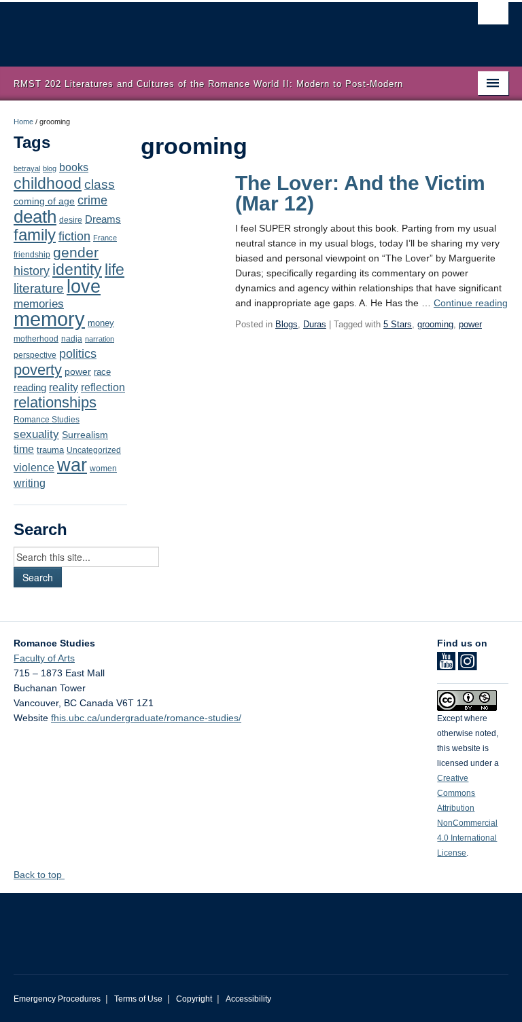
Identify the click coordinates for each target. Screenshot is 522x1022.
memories (39, 303)
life (114, 269)
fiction (74, 236)
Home (23, 121)
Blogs (286, 324)
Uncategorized (94, 450)
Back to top (39, 874)
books (73, 167)
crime (92, 200)
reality (63, 387)
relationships (55, 402)
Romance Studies (47, 419)
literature (39, 288)
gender (76, 252)
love (84, 286)
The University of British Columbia (224, 28)
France (105, 238)
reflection (103, 387)
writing (30, 483)
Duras (314, 324)
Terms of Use (138, 999)
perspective (35, 354)
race (102, 372)
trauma (50, 450)
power (78, 372)
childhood (48, 183)
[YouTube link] (446, 665)
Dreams (103, 219)
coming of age (44, 201)
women (103, 468)
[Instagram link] (467, 665)
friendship (32, 254)
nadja (71, 338)
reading (30, 387)
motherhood (36, 339)
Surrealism (85, 434)
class (99, 184)
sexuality (36, 434)
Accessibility (248, 999)
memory (49, 319)
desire (70, 220)
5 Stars (397, 324)
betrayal (27, 168)
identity (77, 269)
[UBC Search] (493, 17)
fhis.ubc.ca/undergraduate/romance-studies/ (146, 717)
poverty (38, 369)
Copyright (194, 999)
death (35, 216)
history (32, 271)
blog (49, 168)
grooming (435, 324)
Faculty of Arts (44, 658)
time (24, 449)
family (35, 234)
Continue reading (471, 302)
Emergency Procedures (57, 999)
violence (34, 467)
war (72, 465)
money (101, 323)
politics (78, 354)
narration (99, 339)
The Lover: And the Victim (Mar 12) (360, 193)
